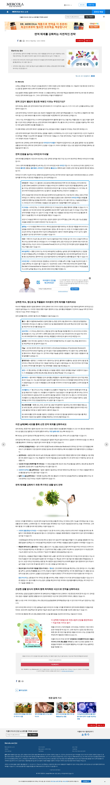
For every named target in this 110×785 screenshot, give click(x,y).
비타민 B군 (25, 261)
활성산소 (54, 168)
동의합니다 (86, 781)
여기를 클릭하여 (32, 764)
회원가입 (91, 5)
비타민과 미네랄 (49, 143)
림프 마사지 (23, 578)
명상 (51, 568)
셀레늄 (24, 226)
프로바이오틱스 (24, 470)
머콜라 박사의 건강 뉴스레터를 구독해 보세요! (34, 17)
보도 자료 (74, 747)
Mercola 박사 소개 (20, 12)
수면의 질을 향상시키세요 (27, 530)
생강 (23, 370)
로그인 (82, 5)
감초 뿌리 (25, 331)
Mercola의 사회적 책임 (44, 749)
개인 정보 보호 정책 (56, 781)
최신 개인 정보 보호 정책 (78, 751)
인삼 (23, 476)
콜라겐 (22, 168)
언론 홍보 (41, 751)
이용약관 (74, 749)
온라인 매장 (98, 12)
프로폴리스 (26, 390)
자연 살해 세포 (54, 431)
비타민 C (62, 165)
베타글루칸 (26, 251)
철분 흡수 (34, 168)
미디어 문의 (41, 747)
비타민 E (41, 168)
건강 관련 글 (8, 751)
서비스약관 (65, 781)
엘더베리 (25, 377)
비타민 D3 (75, 197)
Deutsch (67, 8)
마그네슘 (25, 207)
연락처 (6, 749)
